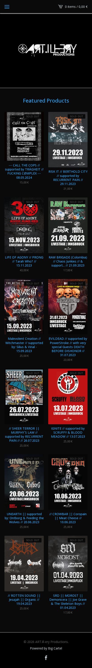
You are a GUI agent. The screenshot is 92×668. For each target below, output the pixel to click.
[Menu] (6, 6)
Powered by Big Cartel (46, 648)
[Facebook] (46, 657)
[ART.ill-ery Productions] (46, 50)
